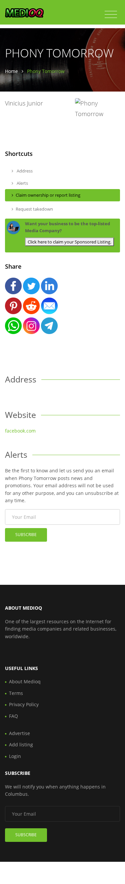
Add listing (21, 744)
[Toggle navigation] (110, 15)
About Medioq (25, 681)
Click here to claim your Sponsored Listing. (69, 242)
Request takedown (34, 209)
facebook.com (20, 431)
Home (11, 71)
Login (15, 756)
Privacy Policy (24, 704)
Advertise (19, 733)
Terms (16, 693)
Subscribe (26, 534)
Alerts (22, 183)
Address (24, 171)
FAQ (13, 716)
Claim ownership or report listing (48, 195)
